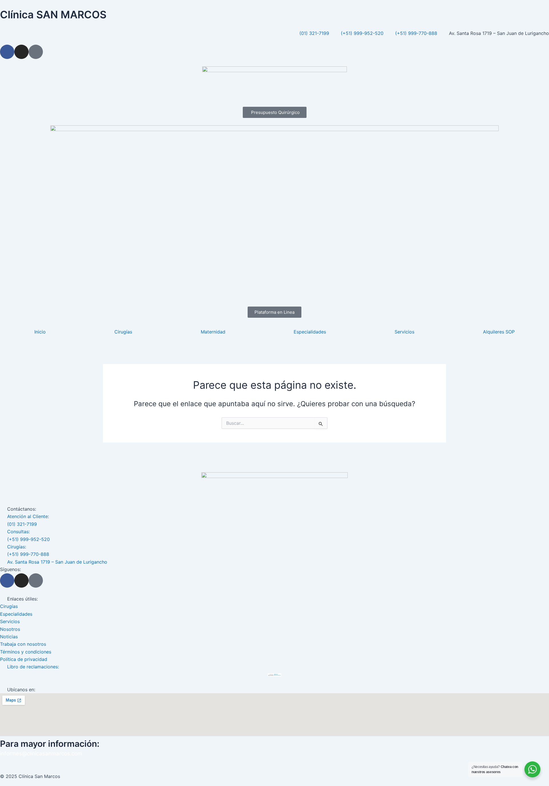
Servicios (404, 332)
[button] (274, 312)
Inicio (40, 332)
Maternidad (213, 332)
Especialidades (310, 332)
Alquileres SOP (499, 332)
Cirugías (123, 332)
